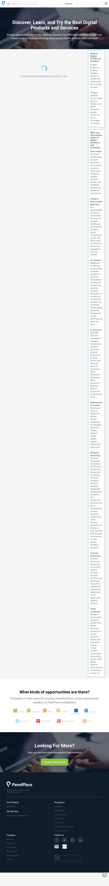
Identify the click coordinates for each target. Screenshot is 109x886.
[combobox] (22, 3)
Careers (9, 859)
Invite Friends (59, 823)
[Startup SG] (66, 847)
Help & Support (59, 810)
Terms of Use (11, 851)
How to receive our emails (64, 827)
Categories (58, 806)
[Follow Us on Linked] (82, 840)
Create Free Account (54, 762)
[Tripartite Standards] (58, 847)
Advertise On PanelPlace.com (18, 816)
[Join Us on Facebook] (58, 840)
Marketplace (11, 806)
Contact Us (11, 843)
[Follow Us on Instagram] (74, 840)
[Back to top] (104, 874)
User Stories (59, 819)
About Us (10, 839)
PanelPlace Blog (60, 815)
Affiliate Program (13, 856)
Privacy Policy (12, 847)
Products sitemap (61, 831)
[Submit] (9, 3)
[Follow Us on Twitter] (66, 840)
